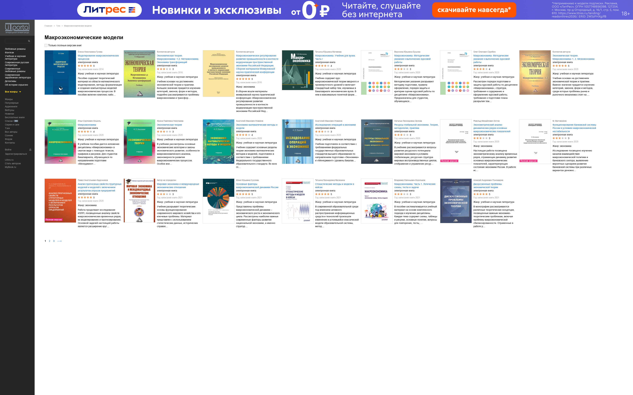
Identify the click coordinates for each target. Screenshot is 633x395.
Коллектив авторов (166, 52)
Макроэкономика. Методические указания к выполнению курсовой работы (412, 59)
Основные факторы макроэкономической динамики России (257, 186)
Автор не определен (166, 180)
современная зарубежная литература (18, 76)
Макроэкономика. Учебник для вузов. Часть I (335, 57)
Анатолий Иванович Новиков (249, 121)
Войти (8, 149)
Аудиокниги (11, 106)
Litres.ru (9, 159)
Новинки (9, 113)
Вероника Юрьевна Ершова (407, 52)
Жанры (9, 99)
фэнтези (9, 52)
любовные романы (15, 49)
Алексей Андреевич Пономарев (488, 180)
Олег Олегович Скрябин (484, 52)
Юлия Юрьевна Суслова (247, 180)
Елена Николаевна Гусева (90, 52)
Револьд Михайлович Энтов (486, 121)
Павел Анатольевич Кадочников (93, 180)
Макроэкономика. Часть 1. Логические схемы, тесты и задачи (415, 186)
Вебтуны (9, 110)
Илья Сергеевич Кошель (89, 121)
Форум (8, 139)
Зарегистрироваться (16, 154)
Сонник (9, 135)
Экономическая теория (169, 124)
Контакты (10, 142)
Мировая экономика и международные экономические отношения (178, 186)
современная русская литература (17, 63)
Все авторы (11, 132)
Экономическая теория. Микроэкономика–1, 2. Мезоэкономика (573, 57)
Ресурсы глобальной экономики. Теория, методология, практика (416, 126)
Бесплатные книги (15, 117)
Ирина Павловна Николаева (170, 121)
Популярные (12, 103)
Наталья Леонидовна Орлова (408, 121)
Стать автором (13, 163)
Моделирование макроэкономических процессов (98, 57)
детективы (10, 81)
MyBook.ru (10, 167)
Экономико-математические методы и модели (256, 126)
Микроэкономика (87, 124)
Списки (9, 121)
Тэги (7, 128)
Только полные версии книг (65, 45)
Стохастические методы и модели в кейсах (334, 186)
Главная (48, 26)
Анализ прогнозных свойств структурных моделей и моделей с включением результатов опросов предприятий (99, 187)
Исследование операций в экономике (335, 124)
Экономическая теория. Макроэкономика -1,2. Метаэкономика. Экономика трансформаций (178, 59)
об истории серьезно (16, 84)
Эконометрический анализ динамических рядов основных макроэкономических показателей (491, 128)
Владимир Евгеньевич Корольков (409, 180)
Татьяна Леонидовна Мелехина (330, 180)
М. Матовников (559, 121)
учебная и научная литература (15, 57)
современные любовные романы (15, 70)
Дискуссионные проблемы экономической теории (487, 186)
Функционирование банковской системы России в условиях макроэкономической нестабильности (574, 128)
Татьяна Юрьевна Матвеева (328, 52)
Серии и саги (12, 124)
